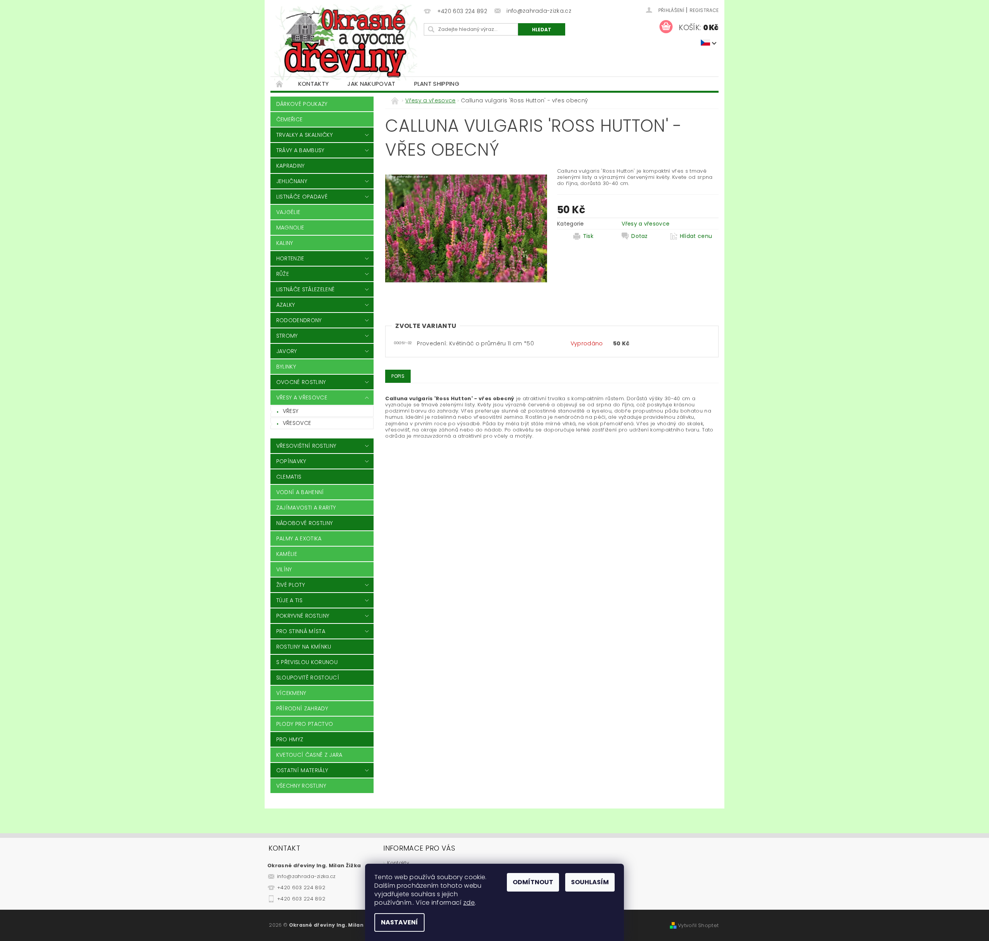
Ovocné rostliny (301, 382)
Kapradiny (290, 166)
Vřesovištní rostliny (306, 446)
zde (469, 902)
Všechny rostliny (301, 786)
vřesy (291, 411)
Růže (282, 274)
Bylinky (286, 366)
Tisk (588, 236)
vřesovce (297, 423)
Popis (397, 376)
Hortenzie (290, 258)
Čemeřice (289, 119)
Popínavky (291, 461)
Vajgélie (288, 212)
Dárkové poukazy (302, 104)
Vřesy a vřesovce (301, 397)
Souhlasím (590, 882)
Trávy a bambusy (300, 150)
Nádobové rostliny (304, 523)
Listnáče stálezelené (305, 289)
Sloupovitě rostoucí (307, 677)
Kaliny (284, 243)
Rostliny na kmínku (303, 647)
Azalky (285, 305)
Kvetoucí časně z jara (309, 755)
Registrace (704, 10)
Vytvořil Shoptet (698, 925)
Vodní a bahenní (300, 492)
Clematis (289, 477)
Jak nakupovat (371, 84)
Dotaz (639, 236)
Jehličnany (291, 181)
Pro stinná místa (300, 631)
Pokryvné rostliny (302, 616)
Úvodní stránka (279, 83)
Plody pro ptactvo (304, 724)
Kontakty (313, 84)
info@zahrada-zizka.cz (306, 876)
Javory (286, 351)
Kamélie (286, 554)
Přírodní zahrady (302, 708)
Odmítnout (533, 882)
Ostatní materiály (302, 770)
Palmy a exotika (299, 538)
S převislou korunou (307, 662)
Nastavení (399, 922)
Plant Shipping (436, 84)
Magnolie (290, 227)
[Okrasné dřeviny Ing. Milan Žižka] (345, 42)
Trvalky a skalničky (304, 135)
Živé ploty (290, 585)
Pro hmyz (290, 739)
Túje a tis (289, 600)
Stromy (287, 336)
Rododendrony (299, 320)
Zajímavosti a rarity (306, 507)
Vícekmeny (291, 693)
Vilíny (284, 569)
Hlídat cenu (696, 236)
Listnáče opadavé (302, 196)
